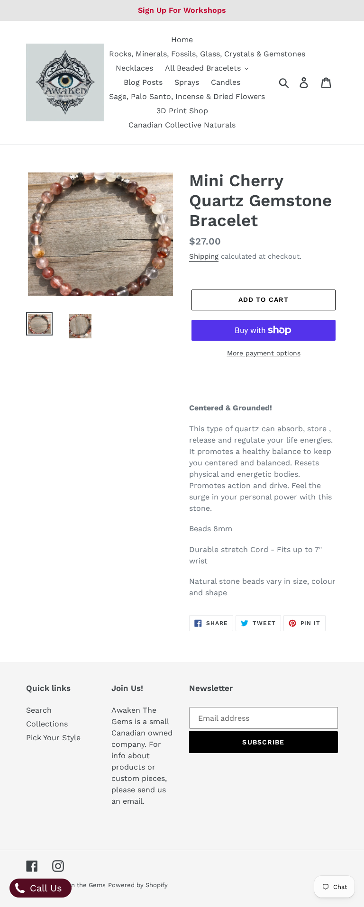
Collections (47, 723)
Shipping (203, 256)
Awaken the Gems (78, 885)
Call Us (44, 888)
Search (39, 710)
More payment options (263, 353)
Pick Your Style (53, 737)
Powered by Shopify (138, 885)
